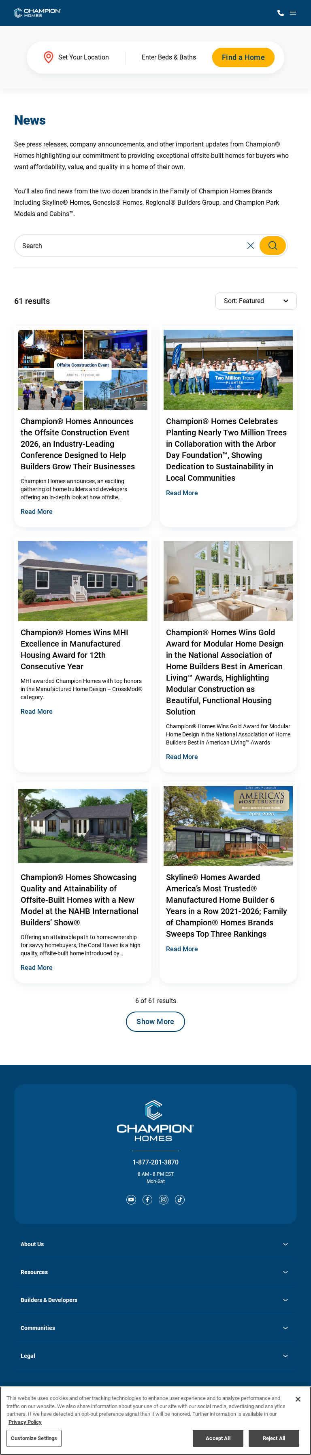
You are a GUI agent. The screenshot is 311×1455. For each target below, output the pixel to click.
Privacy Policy (25, 1422)
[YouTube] (131, 1200)
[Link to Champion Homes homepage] (37, 13)
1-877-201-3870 (155, 1162)
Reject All (274, 1438)
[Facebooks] (147, 1200)
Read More (37, 511)
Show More (155, 1021)
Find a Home (243, 57)
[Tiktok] (180, 1200)
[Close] (298, 1399)
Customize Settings (34, 1438)
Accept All (218, 1438)
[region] (155, 1420)
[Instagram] (163, 1200)
